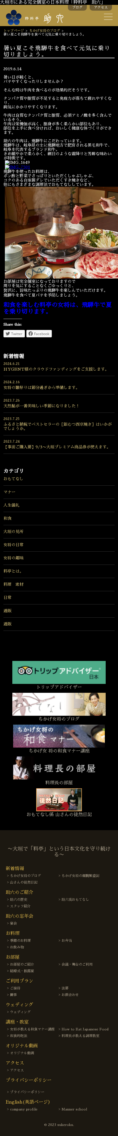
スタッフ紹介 (20, 906)
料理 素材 (13, 584)
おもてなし (13, 479)
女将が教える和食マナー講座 (32, 1029)
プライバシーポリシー (27, 1092)
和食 (7, 518)
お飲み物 (17, 947)
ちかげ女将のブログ (44, 30)
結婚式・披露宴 (22, 971)
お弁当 (67, 940)
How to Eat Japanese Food (85, 1029)
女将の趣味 (13, 558)
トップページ (13, 30)
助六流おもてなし (75, 899)
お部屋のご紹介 (22, 964)
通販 (7, 611)
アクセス (101, 7)
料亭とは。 (13, 571)
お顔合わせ (70, 995)
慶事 (13, 995)
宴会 (13, 923)
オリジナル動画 (22, 1053)
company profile (24, 1109)
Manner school (74, 1109)
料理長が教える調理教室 (80, 1036)
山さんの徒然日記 (24, 882)
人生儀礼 (11, 505)
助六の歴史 (18, 899)
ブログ (77, 7)
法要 (65, 988)
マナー (9, 492)
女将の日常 (13, 545)
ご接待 (15, 988)
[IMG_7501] (17, 167)
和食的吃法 (18, 1036)
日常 (7, 598)
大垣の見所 (13, 532)
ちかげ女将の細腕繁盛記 (80, 876)
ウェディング (20, 1012)
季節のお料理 (20, 940)
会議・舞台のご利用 (77, 964)
